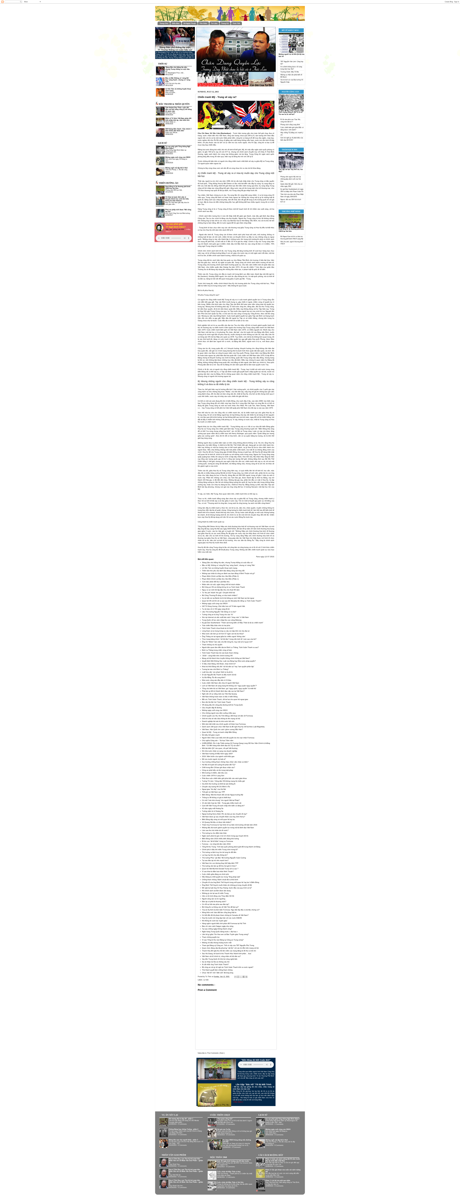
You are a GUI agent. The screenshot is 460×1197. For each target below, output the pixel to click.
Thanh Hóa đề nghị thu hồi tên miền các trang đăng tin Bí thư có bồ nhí (229, 951)
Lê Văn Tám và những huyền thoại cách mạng (219, 568)
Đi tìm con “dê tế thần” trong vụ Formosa (217, 841)
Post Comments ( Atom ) (216, 1053)
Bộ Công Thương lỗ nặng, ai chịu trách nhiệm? (220, 595)
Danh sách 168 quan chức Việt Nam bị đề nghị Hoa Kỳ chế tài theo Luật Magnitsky (233, 727)
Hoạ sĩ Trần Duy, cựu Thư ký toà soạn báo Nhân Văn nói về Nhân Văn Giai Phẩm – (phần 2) (186, 1182)
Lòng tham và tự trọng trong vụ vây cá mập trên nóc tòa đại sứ (226, 631)
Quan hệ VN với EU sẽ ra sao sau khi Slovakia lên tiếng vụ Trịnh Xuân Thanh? (231, 601)
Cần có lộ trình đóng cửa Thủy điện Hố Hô (218, 896)
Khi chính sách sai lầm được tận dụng (216, 891)
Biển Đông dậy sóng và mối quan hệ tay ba (218, 819)
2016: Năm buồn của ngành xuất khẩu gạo (218, 756)
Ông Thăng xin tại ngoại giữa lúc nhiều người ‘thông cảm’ (223, 636)
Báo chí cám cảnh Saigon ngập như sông (217, 926)
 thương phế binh (290, 211)
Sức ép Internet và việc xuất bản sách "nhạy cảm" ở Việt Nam (225, 617)
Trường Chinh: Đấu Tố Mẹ (289, 72)
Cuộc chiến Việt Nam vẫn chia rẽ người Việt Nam (220, 683)
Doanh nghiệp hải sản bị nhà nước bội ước (218, 721)
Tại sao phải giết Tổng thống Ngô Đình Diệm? (282, 1119)
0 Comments (182, 1124)
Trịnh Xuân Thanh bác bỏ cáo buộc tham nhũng (220, 653)
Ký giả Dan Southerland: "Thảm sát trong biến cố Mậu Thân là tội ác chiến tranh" (232, 623)
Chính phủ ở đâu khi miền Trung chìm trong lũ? (220, 849)
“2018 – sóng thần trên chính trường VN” (217, 656)
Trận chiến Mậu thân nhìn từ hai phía (216, 625)
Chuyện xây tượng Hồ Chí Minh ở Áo (216, 787)
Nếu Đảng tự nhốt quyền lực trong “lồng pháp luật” (221, 877)
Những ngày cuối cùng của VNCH (214, 603)
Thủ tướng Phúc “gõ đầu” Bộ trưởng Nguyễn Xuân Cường (224, 858)
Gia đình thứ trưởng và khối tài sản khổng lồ (218, 784)
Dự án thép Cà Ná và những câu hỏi (215, 962)
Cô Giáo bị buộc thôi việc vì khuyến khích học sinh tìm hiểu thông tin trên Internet (177, 199)
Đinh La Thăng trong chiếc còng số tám (217, 650)
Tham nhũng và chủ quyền (212, 645)
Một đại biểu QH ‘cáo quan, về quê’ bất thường (219, 748)
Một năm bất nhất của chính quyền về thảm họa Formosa (224, 724)
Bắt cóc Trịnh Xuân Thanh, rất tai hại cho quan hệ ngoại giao (225, 699)
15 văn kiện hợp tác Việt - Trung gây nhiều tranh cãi (221, 803)
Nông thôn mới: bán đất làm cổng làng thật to (219, 912)
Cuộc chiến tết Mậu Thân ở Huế (228, 1172)
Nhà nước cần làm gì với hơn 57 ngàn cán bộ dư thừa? (223, 634)
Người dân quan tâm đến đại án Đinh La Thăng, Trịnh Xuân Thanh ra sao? (230, 647)
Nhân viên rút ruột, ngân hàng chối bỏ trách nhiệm (221, 584)
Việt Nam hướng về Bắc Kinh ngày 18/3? (217, 754)
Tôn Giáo (203, 23)
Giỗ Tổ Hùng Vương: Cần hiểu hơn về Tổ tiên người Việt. (223, 606)
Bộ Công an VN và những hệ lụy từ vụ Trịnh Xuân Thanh (223, 587)
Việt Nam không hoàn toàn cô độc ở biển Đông (220, 697)
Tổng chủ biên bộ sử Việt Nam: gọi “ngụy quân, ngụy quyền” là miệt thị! (229, 688)
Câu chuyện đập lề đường (212, 708)
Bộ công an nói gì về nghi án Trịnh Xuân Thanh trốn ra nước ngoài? (227, 967)
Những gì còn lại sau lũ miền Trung (215, 893)
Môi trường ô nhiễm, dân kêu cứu (214, 773)
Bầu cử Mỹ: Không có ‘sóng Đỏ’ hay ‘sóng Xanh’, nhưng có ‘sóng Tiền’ (228, 565)
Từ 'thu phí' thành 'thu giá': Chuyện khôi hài (218, 593)
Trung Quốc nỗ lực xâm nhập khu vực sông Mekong (221, 620)
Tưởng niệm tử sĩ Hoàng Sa (212, 811)
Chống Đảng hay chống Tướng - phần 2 (183, 1129)
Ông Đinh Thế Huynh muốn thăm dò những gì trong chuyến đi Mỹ (227, 885)
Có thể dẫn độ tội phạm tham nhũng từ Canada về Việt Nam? (225, 915)
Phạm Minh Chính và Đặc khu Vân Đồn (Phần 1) (220, 579)
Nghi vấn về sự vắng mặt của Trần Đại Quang (219, 694)
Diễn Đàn (175, 23)
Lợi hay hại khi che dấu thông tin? (215, 855)
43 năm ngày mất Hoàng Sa (212, 808)
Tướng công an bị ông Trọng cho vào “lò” (217, 614)
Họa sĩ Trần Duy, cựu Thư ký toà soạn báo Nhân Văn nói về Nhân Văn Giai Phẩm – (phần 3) (186, 1171)
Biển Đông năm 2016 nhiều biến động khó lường (220, 839)
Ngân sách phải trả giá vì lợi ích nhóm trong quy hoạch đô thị (225, 836)
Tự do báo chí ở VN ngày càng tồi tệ (216, 609)
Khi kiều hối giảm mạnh (211, 735)
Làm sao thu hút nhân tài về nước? (215, 830)
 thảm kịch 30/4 (288, 150)
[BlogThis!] (238, 977)
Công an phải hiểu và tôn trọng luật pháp (217, 770)
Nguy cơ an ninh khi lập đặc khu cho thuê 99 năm (221, 590)
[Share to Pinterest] (246, 977)
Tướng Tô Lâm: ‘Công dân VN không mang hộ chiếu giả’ (223, 781)
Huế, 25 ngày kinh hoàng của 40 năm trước (233, 1161)
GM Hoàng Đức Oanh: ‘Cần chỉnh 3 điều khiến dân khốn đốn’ (178, 130)
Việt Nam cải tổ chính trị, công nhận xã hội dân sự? (221, 956)
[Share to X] (241, 977)
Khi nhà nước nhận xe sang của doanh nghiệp (219, 751)
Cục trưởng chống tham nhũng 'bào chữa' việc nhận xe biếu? (225, 762)
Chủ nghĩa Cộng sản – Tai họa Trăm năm (217, 740)
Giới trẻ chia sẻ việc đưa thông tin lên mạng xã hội (221, 718)
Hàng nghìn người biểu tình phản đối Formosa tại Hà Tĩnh (224, 923)
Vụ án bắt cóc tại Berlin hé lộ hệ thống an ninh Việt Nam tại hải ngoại (228, 598)
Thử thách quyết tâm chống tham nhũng (217, 970)
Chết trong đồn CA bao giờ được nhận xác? (218, 767)
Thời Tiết (236, 23)
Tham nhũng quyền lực (211, 937)
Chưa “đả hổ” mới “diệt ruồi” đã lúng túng (217, 973)
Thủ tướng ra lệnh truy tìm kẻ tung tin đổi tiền (219, 852)
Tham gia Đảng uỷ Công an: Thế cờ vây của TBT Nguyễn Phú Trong (228, 945)
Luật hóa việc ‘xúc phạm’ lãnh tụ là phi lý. (217, 672)
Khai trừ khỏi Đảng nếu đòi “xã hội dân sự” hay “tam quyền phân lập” (228, 666)
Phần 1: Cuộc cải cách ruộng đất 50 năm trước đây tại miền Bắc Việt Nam (282, 1160)
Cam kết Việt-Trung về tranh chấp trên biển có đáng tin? (223, 806)
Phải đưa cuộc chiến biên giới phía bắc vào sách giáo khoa (224, 778)
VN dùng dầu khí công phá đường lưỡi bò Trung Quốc (222, 705)
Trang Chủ (164, 23)
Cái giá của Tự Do (223, 1129)
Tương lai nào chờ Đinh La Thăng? (215, 669)
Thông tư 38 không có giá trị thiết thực (216, 797)
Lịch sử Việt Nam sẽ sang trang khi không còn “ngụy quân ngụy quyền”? (229, 686)
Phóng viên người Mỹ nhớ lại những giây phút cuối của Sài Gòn (290, 179)
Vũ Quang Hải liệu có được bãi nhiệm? (216, 822)
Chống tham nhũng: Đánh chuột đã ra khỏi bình (220, 880)
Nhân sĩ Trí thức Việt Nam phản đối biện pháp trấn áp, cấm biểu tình (178, 119)
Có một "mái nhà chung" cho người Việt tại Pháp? (221, 800)
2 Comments (230, 1177)
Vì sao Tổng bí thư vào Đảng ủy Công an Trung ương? (223, 940)
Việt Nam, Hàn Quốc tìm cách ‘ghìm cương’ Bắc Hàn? (222, 729)
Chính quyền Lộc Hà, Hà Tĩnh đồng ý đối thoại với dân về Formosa (227, 716)
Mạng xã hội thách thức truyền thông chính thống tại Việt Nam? (226, 658)
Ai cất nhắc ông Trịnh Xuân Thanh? (215, 964)
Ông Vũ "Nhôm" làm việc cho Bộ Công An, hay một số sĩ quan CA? (227, 642)
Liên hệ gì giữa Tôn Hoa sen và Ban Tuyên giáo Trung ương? (225, 934)
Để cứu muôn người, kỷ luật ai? (214, 759)
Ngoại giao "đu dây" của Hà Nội (214, 789)
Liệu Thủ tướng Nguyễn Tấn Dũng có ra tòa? (219, 612)
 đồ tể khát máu (289, 30)
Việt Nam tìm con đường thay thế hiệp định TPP (220, 863)
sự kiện (206, 980)
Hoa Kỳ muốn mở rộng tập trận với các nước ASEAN (222, 918)
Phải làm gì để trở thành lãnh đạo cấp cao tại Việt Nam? (223, 691)
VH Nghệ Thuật (189, 23)
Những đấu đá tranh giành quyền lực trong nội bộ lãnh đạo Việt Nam (228, 828)
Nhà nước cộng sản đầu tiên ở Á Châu (216, 680)
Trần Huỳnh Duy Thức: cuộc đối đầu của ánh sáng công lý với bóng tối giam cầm (178, 109)
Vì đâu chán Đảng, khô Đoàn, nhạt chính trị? (219, 664)
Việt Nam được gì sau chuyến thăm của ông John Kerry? (223, 817)
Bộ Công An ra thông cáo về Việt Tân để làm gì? (220, 907)
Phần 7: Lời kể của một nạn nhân (277, 1180)
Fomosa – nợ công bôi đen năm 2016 (216, 844)
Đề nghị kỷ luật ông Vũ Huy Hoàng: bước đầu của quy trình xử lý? (227, 888)
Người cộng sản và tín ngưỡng (213, 899)
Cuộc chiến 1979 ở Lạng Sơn (213, 776)
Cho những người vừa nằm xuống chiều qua (219, 713)
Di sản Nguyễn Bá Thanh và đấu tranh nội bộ (219, 675)
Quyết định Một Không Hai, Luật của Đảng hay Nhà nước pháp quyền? (229, 661)
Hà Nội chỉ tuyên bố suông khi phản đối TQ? (219, 765)
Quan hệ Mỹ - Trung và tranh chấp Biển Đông (219, 732)
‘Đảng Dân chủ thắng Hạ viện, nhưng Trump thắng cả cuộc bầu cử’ (227, 562)
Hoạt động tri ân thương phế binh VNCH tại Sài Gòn (177, 187)
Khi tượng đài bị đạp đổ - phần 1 (181, 1119)
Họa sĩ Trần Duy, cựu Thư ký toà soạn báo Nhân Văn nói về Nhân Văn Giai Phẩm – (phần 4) (186, 1160)
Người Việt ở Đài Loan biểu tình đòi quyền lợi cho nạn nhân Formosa (228, 738)
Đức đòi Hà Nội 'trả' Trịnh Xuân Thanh (216, 702)
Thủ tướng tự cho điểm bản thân (214, 833)
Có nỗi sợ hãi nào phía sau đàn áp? (215, 904)
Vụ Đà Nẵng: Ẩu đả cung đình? (214, 677)
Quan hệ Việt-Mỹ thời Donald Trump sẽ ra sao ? (220, 869)
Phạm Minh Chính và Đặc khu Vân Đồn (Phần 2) (220, 576)
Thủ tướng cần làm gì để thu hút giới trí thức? (219, 866)
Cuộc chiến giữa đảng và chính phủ (215, 874)
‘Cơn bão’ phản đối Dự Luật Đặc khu (216, 582)
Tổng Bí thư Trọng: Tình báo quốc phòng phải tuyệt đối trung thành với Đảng (231, 847)
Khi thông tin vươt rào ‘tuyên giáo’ (214, 921)
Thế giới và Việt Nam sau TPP (213, 792)
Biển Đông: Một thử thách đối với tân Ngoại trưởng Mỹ (222, 795)
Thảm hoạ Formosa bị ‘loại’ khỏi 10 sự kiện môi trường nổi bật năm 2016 (229, 825)
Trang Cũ (225, 23)
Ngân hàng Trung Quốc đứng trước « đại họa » (220, 932)
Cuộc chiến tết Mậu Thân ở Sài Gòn (230, 1182)
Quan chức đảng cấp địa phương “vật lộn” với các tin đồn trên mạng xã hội (230, 948)
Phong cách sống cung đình (290, 124)
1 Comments (279, 1124)
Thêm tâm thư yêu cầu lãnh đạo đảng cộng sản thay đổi (223, 571)
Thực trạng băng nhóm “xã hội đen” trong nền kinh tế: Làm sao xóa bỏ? (229, 639)
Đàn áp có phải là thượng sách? (214, 901)
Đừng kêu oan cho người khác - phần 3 (183, 1140)
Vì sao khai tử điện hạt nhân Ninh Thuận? (218, 871)
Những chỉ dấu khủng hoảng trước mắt (216, 943)
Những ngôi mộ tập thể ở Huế (176, 168)
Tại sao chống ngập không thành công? (217, 929)
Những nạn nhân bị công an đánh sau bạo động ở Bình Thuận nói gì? (228, 573)
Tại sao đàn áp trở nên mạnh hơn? (215, 860)
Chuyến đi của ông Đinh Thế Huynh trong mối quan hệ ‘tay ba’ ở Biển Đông (230, 882)
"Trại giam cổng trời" (225, 1119)
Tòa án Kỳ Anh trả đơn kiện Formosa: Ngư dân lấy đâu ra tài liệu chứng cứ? (231, 910)
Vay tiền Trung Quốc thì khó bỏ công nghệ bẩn (219, 959)
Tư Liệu (214, 23)
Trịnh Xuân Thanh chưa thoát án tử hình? (217, 628)
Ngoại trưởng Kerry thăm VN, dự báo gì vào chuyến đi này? (224, 814)
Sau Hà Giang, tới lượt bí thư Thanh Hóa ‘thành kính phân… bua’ (226, 953)
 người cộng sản (289, 92)
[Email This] (235, 977)
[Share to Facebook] (243, 977)
